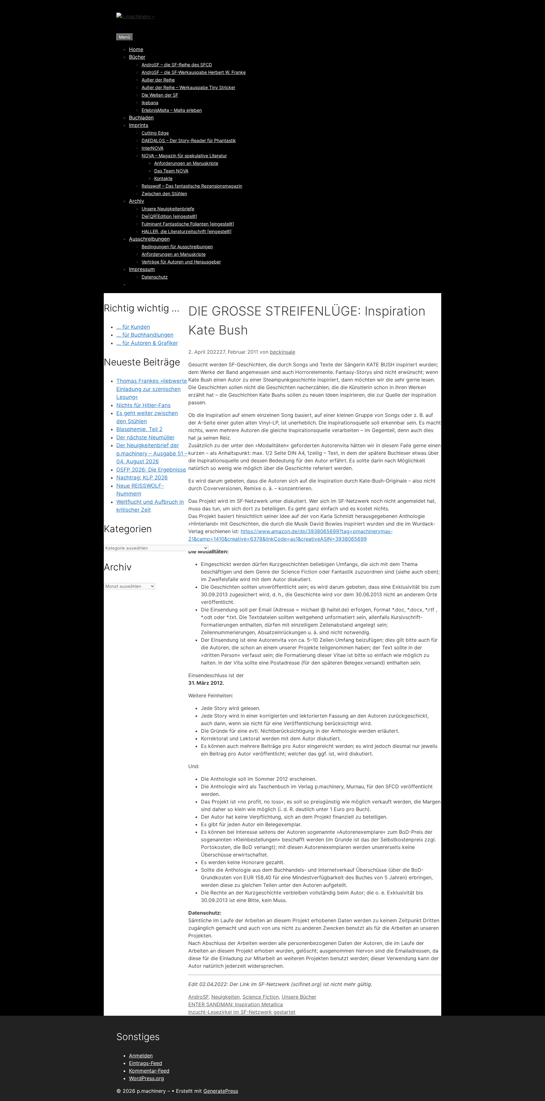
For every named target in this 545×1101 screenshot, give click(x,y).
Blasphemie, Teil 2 (139, 429)
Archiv (136, 201)
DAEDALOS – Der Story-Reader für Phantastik (189, 140)
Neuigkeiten (225, 997)
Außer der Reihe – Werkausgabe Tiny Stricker (188, 87)
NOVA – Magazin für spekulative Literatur (184, 155)
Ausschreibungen (149, 239)
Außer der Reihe (158, 79)
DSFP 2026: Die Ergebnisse (151, 469)
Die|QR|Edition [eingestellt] (169, 216)
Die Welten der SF (160, 95)
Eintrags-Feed (145, 1063)
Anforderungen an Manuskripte (186, 163)
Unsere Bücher (299, 997)
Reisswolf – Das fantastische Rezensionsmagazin (192, 186)
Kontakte (163, 178)
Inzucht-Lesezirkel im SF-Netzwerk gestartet (242, 1012)
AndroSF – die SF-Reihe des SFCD (177, 64)
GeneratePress (220, 1091)
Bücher (137, 57)
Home (136, 49)
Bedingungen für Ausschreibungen (177, 246)
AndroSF (198, 997)
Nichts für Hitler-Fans (143, 405)
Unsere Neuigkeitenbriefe (168, 208)
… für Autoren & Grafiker (147, 343)
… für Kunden (133, 327)
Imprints (138, 125)
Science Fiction (261, 997)
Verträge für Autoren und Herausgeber (181, 261)
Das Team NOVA (171, 170)
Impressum (142, 269)
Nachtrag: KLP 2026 (142, 477)
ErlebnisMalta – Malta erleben (172, 110)
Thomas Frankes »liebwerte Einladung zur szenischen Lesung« (151, 389)
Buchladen (141, 117)
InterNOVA (152, 148)
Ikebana (150, 102)
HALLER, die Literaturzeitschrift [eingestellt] (186, 231)
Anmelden (141, 1055)
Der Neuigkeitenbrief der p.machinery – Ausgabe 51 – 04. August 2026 (152, 453)
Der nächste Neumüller (145, 437)
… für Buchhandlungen (144, 335)
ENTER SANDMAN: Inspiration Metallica (235, 1004)
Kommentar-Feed (149, 1071)
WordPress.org (146, 1078)
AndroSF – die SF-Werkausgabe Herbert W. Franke (194, 72)
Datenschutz (155, 277)
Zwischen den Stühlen (164, 193)
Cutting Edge (155, 132)
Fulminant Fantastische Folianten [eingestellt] (188, 223)
